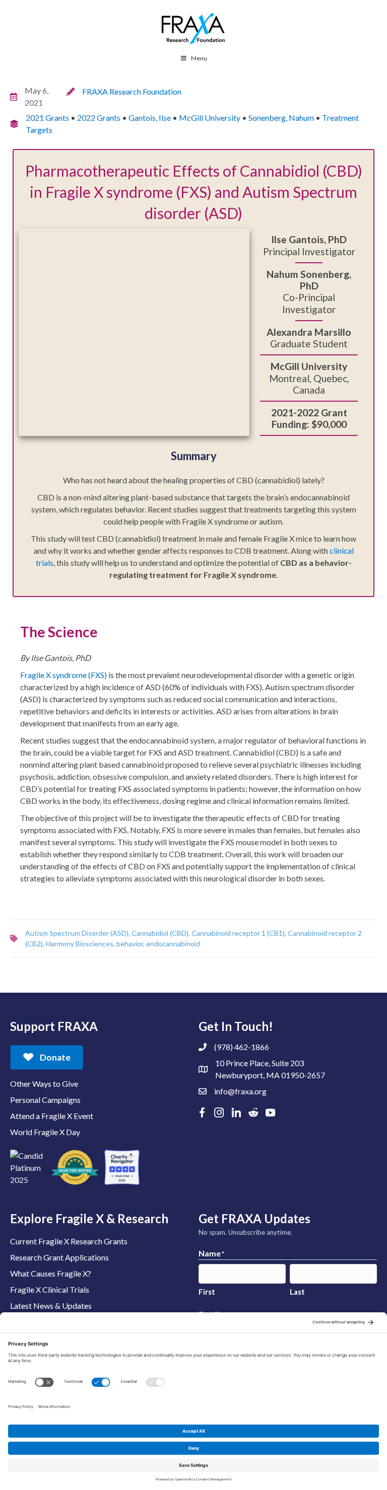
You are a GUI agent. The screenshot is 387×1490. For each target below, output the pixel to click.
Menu (199, 58)
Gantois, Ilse (149, 117)
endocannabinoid (173, 943)
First (207, 1291)
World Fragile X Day (45, 1132)
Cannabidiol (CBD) (160, 933)
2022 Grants (98, 117)
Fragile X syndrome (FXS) (63, 675)
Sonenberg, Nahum (281, 117)
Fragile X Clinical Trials (49, 1289)
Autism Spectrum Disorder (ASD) (76, 933)
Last (297, 1291)
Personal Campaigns (45, 1099)
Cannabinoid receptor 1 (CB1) (238, 933)
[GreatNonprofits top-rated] (74, 1167)
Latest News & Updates (51, 1305)
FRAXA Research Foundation (131, 91)
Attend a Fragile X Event (51, 1116)
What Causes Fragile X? (50, 1273)
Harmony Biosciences (79, 943)
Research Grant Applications (59, 1257)
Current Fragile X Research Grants (68, 1241)
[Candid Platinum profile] (27, 1167)
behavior (129, 943)
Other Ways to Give (44, 1083)
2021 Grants (47, 117)
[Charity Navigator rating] (122, 1167)
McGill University (209, 117)
